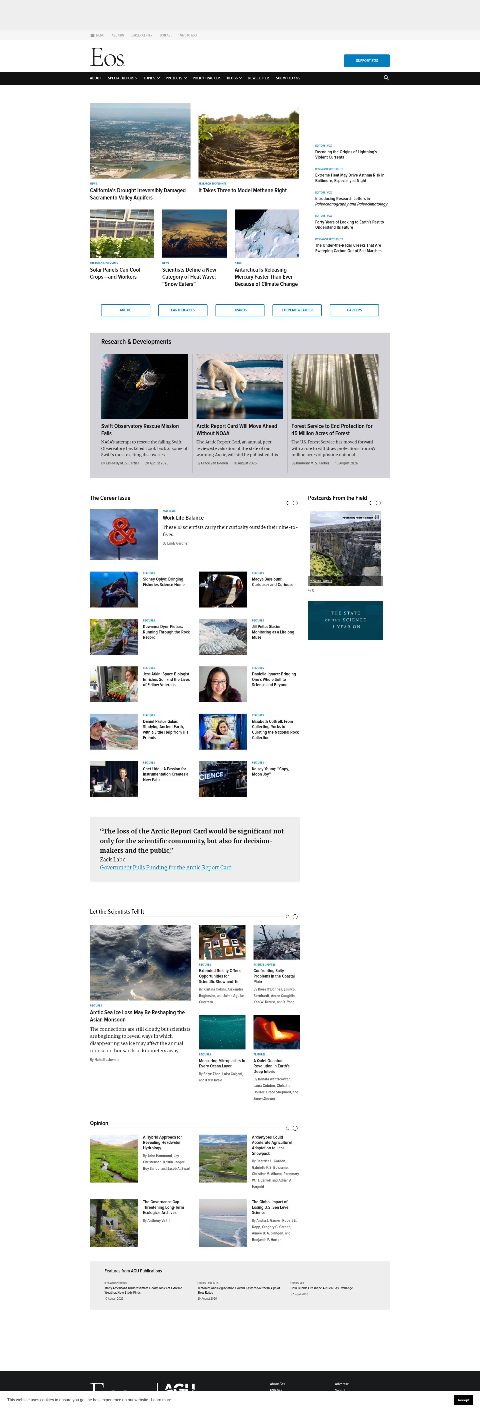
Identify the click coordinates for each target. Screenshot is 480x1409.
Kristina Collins (215, 989)
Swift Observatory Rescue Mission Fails (140, 429)
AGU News (169, 511)
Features (149, 573)
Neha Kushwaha (106, 1059)
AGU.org (118, 35)
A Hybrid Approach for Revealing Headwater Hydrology (162, 1142)
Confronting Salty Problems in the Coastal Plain (274, 976)
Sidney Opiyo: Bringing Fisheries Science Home (164, 581)
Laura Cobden (264, 1085)
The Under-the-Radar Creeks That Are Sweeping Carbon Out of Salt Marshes (348, 247)
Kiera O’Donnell (270, 989)
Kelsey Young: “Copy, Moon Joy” (270, 771)
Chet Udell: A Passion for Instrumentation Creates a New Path (165, 774)
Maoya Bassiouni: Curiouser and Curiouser (273, 581)
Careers (354, 310)
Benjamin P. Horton (267, 1239)
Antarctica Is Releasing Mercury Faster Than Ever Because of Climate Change (266, 277)
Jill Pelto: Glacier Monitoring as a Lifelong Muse (273, 632)
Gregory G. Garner (276, 1226)
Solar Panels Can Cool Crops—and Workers (115, 273)
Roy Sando (151, 1168)
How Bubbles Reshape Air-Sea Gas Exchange (321, 1288)
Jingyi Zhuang (264, 1098)
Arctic (126, 310)
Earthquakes (183, 310)
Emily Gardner (178, 543)
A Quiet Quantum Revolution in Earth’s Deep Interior (272, 1066)
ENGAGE (276, 1390)
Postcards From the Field (337, 498)
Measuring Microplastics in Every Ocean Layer (222, 1063)
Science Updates (265, 965)
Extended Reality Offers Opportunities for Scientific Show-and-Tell (219, 976)
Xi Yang (288, 1002)
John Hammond (160, 1155)
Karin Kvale (213, 1080)
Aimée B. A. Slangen (267, 1233)
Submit (340, 1390)
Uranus (240, 310)
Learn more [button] (161, 1400)
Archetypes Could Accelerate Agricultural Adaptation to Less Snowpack (272, 1145)
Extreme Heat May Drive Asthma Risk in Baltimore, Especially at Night (349, 177)
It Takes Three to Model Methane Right (242, 190)
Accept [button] (464, 1400)
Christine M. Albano (267, 1173)
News (93, 184)
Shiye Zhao (212, 1073)
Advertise (342, 1384)
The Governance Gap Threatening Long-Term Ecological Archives (163, 1207)
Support (367, 60)
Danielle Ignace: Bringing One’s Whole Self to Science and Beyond (274, 679)
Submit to (288, 78)
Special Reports (122, 78)
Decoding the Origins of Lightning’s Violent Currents (346, 154)
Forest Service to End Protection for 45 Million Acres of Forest (332, 429)
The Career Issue (110, 498)
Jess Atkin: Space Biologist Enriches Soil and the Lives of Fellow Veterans (166, 679)
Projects (174, 78)
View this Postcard (321, 581)
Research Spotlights (212, 184)
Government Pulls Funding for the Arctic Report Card (166, 867)
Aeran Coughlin (283, 995)
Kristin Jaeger (173, 1162)
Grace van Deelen (214, 463)
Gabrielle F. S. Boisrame (270, 1167)
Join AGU (166, 35)
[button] (312, 547)
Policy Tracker (206, 78)
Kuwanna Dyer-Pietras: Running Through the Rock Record (166, 632)
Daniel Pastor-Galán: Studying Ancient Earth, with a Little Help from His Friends (165, 729)
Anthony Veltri (159, 1220)
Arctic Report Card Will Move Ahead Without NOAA (236, 429)
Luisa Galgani (232, 1073)
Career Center (142, 35)
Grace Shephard (278, 1092)
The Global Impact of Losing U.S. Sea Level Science (271, 1207)
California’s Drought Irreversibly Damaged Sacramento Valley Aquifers (138, 194)
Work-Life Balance (183, 517)
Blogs (232, 78)
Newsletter (258, 78)
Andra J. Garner (268, 1220)
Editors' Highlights (208, 1283)
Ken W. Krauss (264, 1002)
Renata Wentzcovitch (274, 1079)
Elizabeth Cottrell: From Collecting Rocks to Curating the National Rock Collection (275, 729)
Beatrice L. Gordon (270, 1161)
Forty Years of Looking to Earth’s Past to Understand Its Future (349, 224)
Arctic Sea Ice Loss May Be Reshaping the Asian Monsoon (137, 1016)
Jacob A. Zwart (179, 1168)
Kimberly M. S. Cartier (122, 463)
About (95, 78)
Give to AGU (188, 35)
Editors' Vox (323, 146)
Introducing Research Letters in (351, 201)
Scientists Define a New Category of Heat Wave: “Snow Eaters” (189, 277)
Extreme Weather (297, 310)
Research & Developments (136, 341)
